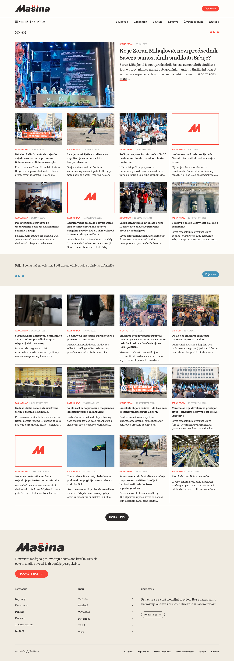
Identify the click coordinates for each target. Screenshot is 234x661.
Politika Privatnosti (185, 651)
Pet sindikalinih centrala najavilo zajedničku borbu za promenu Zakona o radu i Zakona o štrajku (36, 158)
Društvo (173, 21)
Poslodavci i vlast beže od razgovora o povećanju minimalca (90, 337)
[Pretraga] (33, 21)
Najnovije (122, 21)
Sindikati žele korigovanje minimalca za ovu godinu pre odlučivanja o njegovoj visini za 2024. (38, 339)
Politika (157, 21)
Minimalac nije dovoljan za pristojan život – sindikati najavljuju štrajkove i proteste (195, 411)
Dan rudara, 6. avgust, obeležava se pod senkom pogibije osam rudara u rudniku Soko (89, 480)
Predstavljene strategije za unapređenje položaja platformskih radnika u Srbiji (37, 226)
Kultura (214, 21)
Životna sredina (193, 21)
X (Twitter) (84, 612)
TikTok (81, 625)
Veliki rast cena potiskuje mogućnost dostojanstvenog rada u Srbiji (90, 409)
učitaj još (117, 517)
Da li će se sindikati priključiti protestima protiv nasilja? (190, 337)
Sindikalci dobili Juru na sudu (190, 476)
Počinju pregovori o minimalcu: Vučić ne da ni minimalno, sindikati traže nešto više (143, 158)
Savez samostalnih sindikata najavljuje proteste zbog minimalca (37, 478)
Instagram (83, 618)
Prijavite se (150, 614)
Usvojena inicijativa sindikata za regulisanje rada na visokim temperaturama (87, 158)
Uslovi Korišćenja (162, 651)
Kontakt (215, 651)
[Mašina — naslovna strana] (32, 8)
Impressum (143, 651)
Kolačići (202, 651)
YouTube (83, 599)
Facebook (83, 605)
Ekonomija (140, 21)
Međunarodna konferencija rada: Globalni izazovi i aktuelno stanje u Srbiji (194, 158)
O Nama (128, 651)
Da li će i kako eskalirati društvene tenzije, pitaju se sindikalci (36, 409)
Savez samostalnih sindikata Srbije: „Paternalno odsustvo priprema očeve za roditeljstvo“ (142, 226)
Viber (81, 631)
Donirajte (210, 8)
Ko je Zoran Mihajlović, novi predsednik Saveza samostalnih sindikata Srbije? (169, 54)
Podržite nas (29, 573)
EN (44, 21)
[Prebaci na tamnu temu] (38, 21)
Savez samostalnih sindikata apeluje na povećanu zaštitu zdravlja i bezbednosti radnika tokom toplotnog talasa (142, 482)
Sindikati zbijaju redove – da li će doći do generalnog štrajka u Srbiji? (143, 409)
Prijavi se (210, 274)
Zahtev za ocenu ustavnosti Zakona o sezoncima (195, 224)
